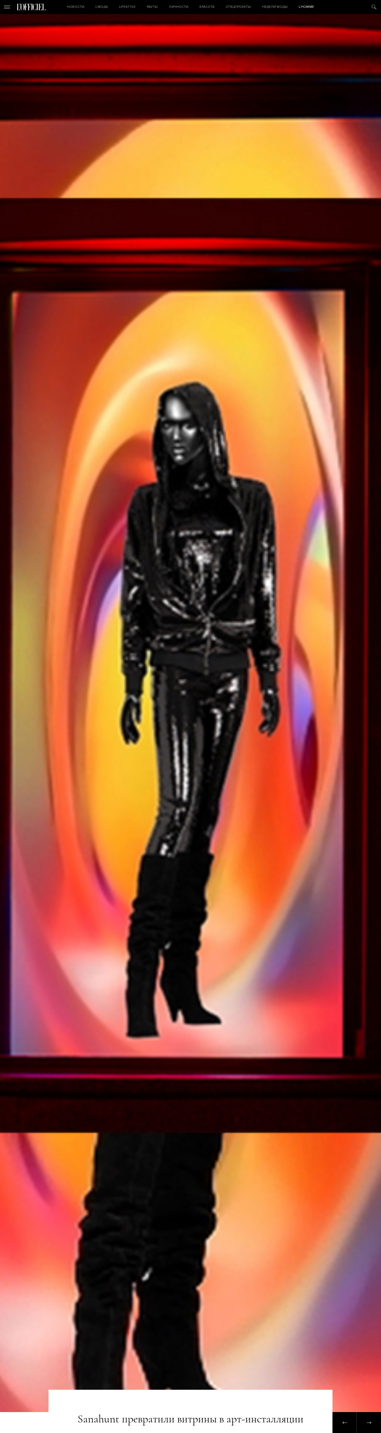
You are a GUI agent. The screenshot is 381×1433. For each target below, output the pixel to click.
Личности (178, 7)
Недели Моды (275, 7)
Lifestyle (127, 7)
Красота (206, 7)
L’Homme (306, 7)
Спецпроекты (238, 7)
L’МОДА (101, 7)
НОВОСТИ (75, 7)
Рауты (152, 7)
